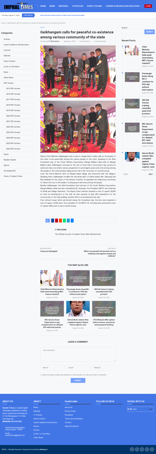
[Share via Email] (72, 220)
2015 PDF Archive (13, 88)
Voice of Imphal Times (13, 176)
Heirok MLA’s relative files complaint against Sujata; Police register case (77, 322)
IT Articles (77, 6)
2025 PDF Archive (13, 143)
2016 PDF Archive (13, 94)
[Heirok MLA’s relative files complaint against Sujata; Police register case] (78, 309)
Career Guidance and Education (122, 6)
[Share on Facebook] (52, 220)
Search (124, 28)
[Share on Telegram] (68, 220)
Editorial (63, 6)
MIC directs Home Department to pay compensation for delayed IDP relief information (148, 133)
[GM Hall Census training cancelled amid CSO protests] (104, 278)
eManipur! (44, 449)
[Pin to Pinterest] (56, 220)
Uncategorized (9, 171)
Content (7, 50)
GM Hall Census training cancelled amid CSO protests (104, 291)
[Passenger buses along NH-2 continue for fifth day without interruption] (78, 278)
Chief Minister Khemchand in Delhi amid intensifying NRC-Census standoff (69, 15)
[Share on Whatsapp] (64, 220)
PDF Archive (8, 83)
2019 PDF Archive (13, 110)
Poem (6, 154)
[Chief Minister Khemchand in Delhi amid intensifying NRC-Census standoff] (52, 278)
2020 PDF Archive (13, 116)
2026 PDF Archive (13, 149)
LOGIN (148, 6)
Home (43, 6)
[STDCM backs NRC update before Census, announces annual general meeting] (104, 309)
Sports (6, 165)
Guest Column (94, 6)
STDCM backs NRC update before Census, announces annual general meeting (104, 322)
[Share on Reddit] (60, 220)
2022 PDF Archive (13, 127)
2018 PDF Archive (13, 105)
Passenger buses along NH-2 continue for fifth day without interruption (78, 291)
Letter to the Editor (12, 67)
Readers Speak (10, 160)
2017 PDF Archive (13, 99)
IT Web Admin (54, 41)
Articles (7, 39)
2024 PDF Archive (13, 138)
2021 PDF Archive (13, 121)
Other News (8, 77)
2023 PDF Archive (13, 132)
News (52, 6)
